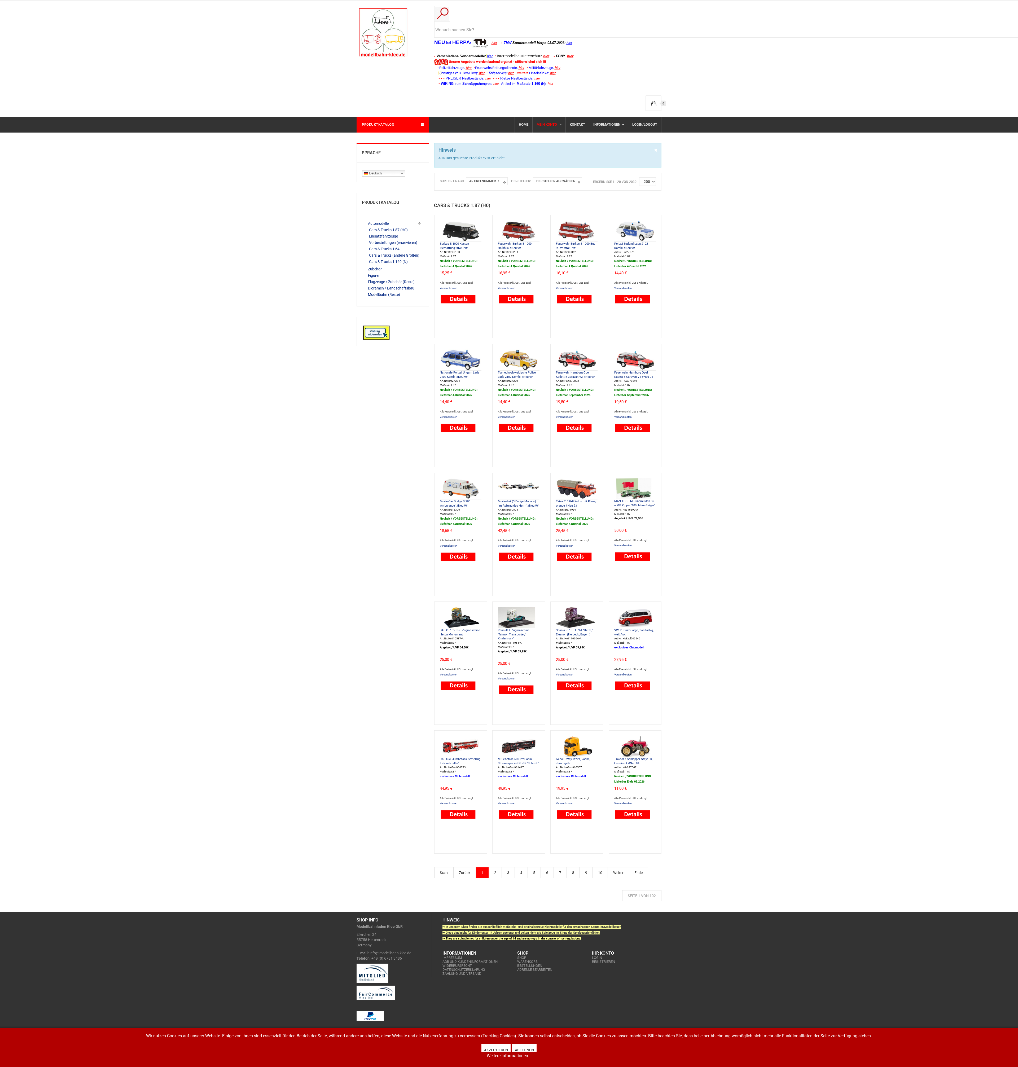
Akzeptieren (496, 1050)
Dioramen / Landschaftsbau (391, 288)
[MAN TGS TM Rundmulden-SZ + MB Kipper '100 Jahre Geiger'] (635, 488)
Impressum (452, 957)
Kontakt (577, 124)
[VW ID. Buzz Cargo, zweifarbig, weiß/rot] (635, 617)
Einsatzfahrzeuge (383, 236)
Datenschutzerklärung (463, 969)
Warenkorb (527, 961)
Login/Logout (644, 124)
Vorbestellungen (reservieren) (393, 242)
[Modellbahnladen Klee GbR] (383, 32)
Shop (521, 957)
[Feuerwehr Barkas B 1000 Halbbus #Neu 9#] (518, 231)
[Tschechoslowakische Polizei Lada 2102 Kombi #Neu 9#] (518, 359)
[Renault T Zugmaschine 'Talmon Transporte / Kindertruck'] (518, 617)
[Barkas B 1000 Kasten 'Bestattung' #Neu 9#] (460, 231)
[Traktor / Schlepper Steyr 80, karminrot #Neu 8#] (635, 746)
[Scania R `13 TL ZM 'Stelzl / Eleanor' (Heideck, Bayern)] (577, 617)
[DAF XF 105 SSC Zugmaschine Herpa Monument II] (460, 617)
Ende (638, 873)
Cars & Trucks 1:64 (384, 249)
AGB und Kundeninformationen (470, 961)
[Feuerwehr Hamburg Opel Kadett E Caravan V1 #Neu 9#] (635, 359)
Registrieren (603, 961)
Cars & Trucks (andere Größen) (394, 255)
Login (597, 957)
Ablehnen (524, 1050)
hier (494, 43)
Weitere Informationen (507, 1055)
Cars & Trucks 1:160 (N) (388, 262)
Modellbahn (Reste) (384, 294)
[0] (653, 103)
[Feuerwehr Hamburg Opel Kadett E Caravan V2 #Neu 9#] (577, 359)
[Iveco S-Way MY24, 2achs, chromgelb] (577, 746)
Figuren (374, 275)
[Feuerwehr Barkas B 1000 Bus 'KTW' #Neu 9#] (577, 231)
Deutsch (375, 173)
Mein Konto (547, 124)
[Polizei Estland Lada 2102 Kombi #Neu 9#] (635, 231)
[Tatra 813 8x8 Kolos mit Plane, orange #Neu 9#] (577, 488)
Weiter (618, 873)
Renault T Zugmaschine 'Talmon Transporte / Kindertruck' (513, 634)
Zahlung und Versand (461, 973)
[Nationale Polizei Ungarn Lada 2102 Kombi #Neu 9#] (460, 359)
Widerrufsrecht (457, 965)
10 (600, 873)
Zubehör (375, 269)
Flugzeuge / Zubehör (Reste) (391, 282)
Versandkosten (448, 288)
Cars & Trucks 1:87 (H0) (388, 230)
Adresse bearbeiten (534, 969)
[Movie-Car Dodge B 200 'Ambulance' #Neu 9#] (460, 488)
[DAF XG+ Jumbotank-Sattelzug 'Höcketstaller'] (460, 746)
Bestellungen (529, 965)
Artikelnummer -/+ (485, 181)
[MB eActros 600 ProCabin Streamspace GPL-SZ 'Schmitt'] (518, 746)
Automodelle (378, 223)
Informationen (606, 124)
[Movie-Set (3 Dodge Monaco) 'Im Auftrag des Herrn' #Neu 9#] (518, 488)
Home (523, 124)
